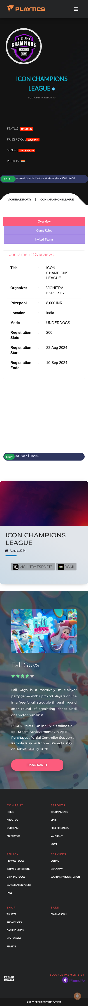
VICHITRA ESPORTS (19, 199)
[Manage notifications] (77, 996)
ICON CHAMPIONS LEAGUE (35, 539)
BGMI (69, 566)
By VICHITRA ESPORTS (42, 97)
